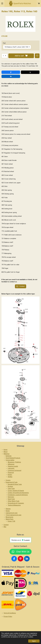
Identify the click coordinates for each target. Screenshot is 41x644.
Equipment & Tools (11, 482)
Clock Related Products (13, 458)
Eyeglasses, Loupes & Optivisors (18, 495)
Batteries (8, 456)
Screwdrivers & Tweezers (16, 503)
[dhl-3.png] (7, 604)
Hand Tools (11, 499)
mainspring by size (11, 513)
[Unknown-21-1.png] (20, 593)
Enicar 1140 (11, 521)
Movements (9, 517)
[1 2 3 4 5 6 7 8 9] (4, 55)
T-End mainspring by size (13, 515)
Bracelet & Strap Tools (15, 484)
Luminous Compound (14, 470)
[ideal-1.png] (20, 583)
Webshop (6, 454)
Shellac (10, 477)
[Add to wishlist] (37, 55)
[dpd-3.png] (33, 593)
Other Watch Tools (13, 501)
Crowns (8, 480)
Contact (6, 524)
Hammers (11, 497)
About (5, 451)
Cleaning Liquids (13, 466)
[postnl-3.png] (20, 604)
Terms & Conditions (10, 613)
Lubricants (11, 468)
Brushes (10, 486)
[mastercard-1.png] (20, 573)
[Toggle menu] (2, 3)
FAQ (5, 527)
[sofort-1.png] (7, 593)
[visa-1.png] (7, 573)
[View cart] (39, 3)
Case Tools (11, 488)
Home (5, 449)
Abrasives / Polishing (14, 462)
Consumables (10, 460)
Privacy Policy (8, 616)
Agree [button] (34, 641)
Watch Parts (9, 519)
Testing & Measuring (14, 505)
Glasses (8, 508)
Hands (8, 511)
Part (4, 43)
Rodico (10, 474)
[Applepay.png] (7, 583)
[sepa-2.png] (33, 583)
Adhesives (11, 464)
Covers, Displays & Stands (16, 490)
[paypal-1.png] (33, 573)
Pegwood (11, 472)
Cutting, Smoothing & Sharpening (18, 493)
